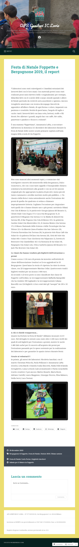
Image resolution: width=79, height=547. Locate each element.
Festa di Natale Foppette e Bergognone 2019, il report (35, 69)
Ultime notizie (56, 454)
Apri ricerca (73, 51)
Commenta (60, 497)
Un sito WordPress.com (14, 542)
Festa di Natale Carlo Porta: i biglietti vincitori (28, 459)
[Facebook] (39, 37)
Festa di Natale (34, 454)
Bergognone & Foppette (19, 454)
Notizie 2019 (45, 454)
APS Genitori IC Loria (39, 25)
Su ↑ (73, 542)
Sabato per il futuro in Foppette (22, 462)
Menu (9, 51)
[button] (35, 169)
